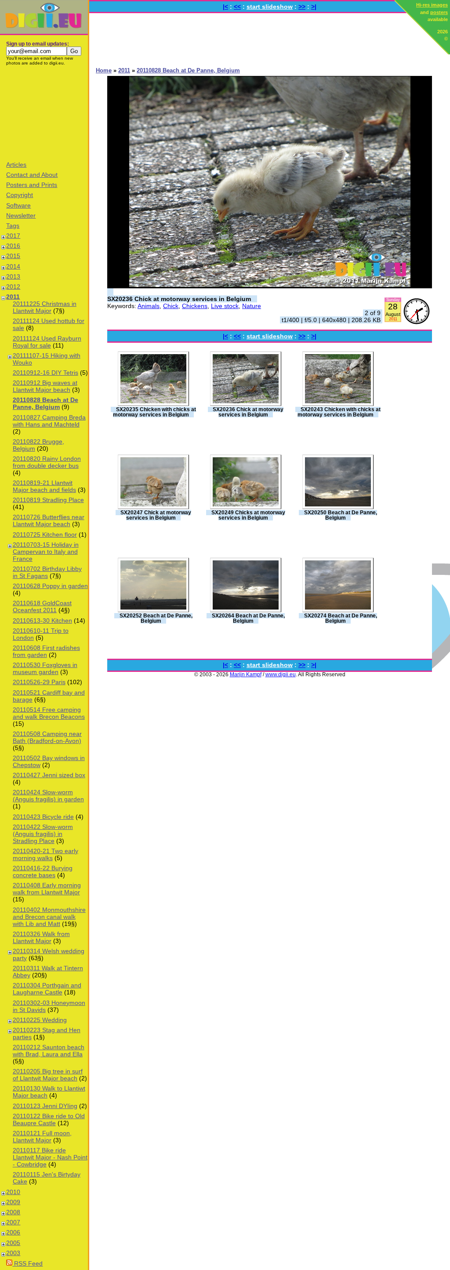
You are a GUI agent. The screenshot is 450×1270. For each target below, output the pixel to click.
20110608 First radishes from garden (46, 651)
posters (439, 12)
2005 (13, 1242)
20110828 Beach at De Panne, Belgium (45, 403)
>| (313, 6)
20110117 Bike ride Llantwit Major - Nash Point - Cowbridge (50, 1157)
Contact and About (32, 174)
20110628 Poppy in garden (50, 585)
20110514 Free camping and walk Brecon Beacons (49, 713)
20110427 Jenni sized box (49, 775)
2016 (13, 245)
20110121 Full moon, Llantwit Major (42, 1137)
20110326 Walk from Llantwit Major (41, 937)
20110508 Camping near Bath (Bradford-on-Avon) (47, 737)
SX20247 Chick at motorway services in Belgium (155, 515)
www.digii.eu (280, 674)
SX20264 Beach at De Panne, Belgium (248, 618)
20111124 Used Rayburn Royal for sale (47, 342)
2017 (13, 235)
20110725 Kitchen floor (45, 534)
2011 (13, 296)
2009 (13, 1201)
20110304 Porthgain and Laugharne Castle (47, 989)
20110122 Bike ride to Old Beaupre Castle (49, 1119)
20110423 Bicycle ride (43, 816)
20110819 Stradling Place (48, 499)
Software (18, 205)
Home (104, 70)
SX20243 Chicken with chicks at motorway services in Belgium (339, 412)
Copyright (19, 194)
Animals (149, 305)
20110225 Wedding (40, 1019)
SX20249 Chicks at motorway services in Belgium (248, 515)
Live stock (225, 305)
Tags (12, 225)
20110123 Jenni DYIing (45, 1105)
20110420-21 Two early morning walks (45, 854)
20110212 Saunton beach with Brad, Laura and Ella (48, 1051)
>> (301, 6)
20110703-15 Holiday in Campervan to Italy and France (46, 551)
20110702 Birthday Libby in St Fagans (47, 572)
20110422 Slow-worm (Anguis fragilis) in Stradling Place (43, 833)
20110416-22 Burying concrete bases (43, 872)
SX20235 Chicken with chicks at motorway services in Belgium (154, 412)
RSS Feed (27, 1263)
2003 (13, 1252)
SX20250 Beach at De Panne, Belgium (340, 515)
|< (225, 6)
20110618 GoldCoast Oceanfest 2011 (42, 606)
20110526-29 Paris (39, 681)
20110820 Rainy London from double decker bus (47, 462)
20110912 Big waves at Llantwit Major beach (45, 386)
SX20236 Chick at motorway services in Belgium (179, 298)
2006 (13, 1232)
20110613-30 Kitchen (42, 620)
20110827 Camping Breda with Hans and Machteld (49, 421)
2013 (13, 276)
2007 (13, 1222)
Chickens (194, 305)
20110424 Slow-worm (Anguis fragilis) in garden (48, 796)
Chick (170, 305)
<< (237, 6)
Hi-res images (432, 4)
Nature (251, 305)
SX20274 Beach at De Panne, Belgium (340, 618)
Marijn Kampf (245, 674)
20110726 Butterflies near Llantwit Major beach (48, 520)
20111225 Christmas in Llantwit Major (44, 307)
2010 (13, 1191)
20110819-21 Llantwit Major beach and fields (44, 486)
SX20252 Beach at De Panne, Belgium (156, 618)
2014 (13, 266)
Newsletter (21, 215)
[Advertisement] (44, 113)
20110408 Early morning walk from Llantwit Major (47, 889)
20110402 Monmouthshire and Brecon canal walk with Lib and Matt (49, 916)
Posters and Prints (31, 184)
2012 (13, 286)
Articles (16, 164)
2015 (13, 255)
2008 (13, 1212)
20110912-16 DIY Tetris (45, 372)
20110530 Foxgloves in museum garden (45, 668)
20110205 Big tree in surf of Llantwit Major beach (48, 1075)
